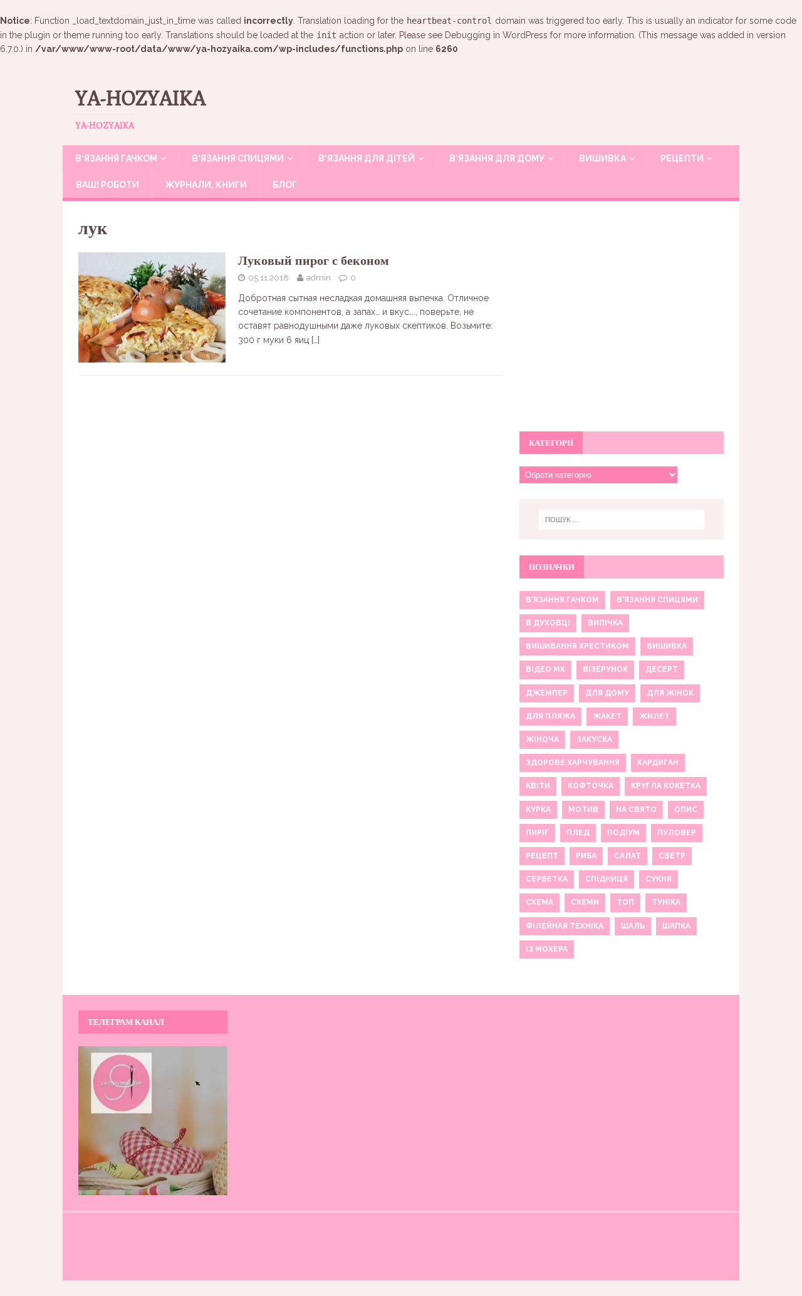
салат (627, 855)
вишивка (667, 646)
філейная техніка (564, 926)
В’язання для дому (496, 158)
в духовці (548, 623)
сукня (658, 879)
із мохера (547, 949)
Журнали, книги (206, 185)
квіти (538, 785)
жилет (654, 716)
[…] (315, 340)
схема (539, 902)
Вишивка (602, 158)
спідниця (606, 879)
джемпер (547, 693)
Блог (285, 185)
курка (538, 809)
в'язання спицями (657, 599)
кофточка (590, 785)
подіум (623, 832)
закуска (594, 739)
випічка (605, 623)
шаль (633, 926)
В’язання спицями (238, 158)
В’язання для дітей (366, 158)
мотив (583, 809)
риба (586, 855)
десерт (661, 669)
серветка (547, 879)
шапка (676, 926)
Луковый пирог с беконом (313, 260)
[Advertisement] (621, 323)
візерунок (605, 669)
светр (672, 855)
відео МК (545, 669)
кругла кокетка (665, 785)
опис (685, 809)
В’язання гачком (116, 158)
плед (578, 832)
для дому (607, 693)
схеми (585, 902)
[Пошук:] (621, 520)
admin (318, 277)
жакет (607, 716)
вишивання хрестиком (577, 646)
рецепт (542, 855)
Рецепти (682, 158)
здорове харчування (573, 762)
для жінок (670, 693)
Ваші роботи (107, 185)
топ (625, 902)
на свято (636, 809)
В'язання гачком (562, 599)
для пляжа (550, 716)
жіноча (542, 739)
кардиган (658, 762)
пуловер (676, 832)
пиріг (537, 832)
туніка (666, 902)
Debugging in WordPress (496, 35)
